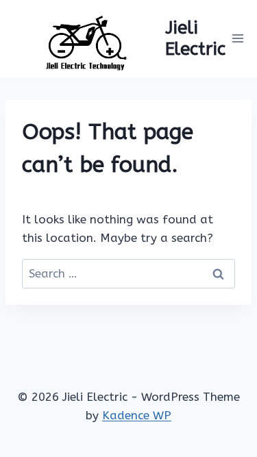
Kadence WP (136, 415)
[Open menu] (238, 38)
